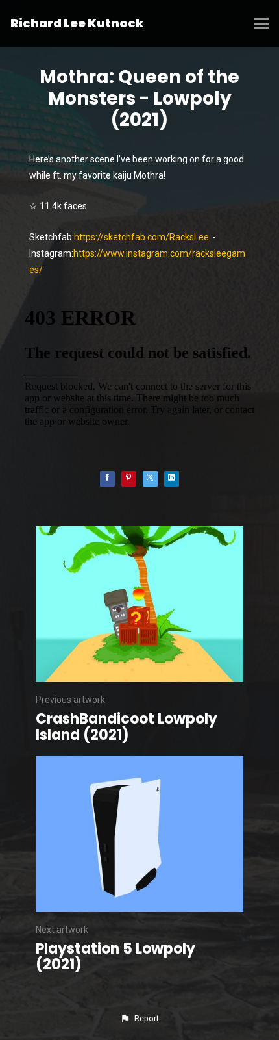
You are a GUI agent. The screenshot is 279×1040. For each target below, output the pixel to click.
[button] (139, 1018)
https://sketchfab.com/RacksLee (141, 237)
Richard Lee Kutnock (76, 23)
